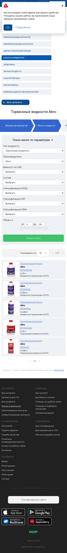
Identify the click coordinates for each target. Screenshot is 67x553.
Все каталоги (8, 393)
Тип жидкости (11, 146)
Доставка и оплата (45, 397)
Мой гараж (7, 474)
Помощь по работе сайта (48, 401)
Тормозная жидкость (31, 263)
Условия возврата (44, 413)
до (34, 224)
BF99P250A (26, 270)
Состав (7, 178)
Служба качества (10, 434)
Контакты (6, 450)
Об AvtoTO (7, 426)
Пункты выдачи (10, 430)
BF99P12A (25, 289)
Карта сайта (33, 540)
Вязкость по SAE (12, 167)
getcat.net (59, 370)
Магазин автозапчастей (16, 125)
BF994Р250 (26, 328)
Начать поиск (33, 238)
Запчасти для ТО (10, 397)
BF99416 (24, 347)
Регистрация (8, 465)
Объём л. (8, 220)
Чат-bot (5, 479)
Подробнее (22, 27)
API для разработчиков (47, 434)
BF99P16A (25, 308)
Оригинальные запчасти (14, 410)
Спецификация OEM (15, 209)
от (23, 224)
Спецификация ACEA (15, 188)
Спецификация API (14, 199)
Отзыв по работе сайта (13, 446)
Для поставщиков (44, 426)
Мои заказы (8, 470)
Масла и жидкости (46, 125)
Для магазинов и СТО (46, 430)
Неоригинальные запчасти (16, 414)
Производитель (12, 157)
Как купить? (41, 393)
